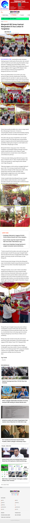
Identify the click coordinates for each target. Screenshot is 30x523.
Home (2, 21)
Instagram (14, 496)
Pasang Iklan (17, 512)
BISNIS (2, 500)
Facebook (12, 496)
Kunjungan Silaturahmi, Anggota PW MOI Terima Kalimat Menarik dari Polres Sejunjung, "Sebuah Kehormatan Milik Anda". (15, 236)
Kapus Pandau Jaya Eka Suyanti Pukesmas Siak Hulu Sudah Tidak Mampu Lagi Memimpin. (14, 241)
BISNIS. (16, 500)
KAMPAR (2, 502)
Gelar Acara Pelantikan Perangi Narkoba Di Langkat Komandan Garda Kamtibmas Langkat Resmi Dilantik (14, 245)
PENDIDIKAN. (17, 507)
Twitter (16, 496)
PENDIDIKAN (3, 507)
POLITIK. (16, 509)
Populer (22, 15)
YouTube (18, 496)
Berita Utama (5, 15)
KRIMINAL (17, 502)
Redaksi (2, 512)
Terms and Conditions (5, 517)
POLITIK (4, 360)
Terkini (14, 15)
